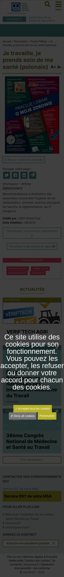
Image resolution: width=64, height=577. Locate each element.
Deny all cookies (24, 415)
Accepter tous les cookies (33, 408)
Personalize (47, 415)
